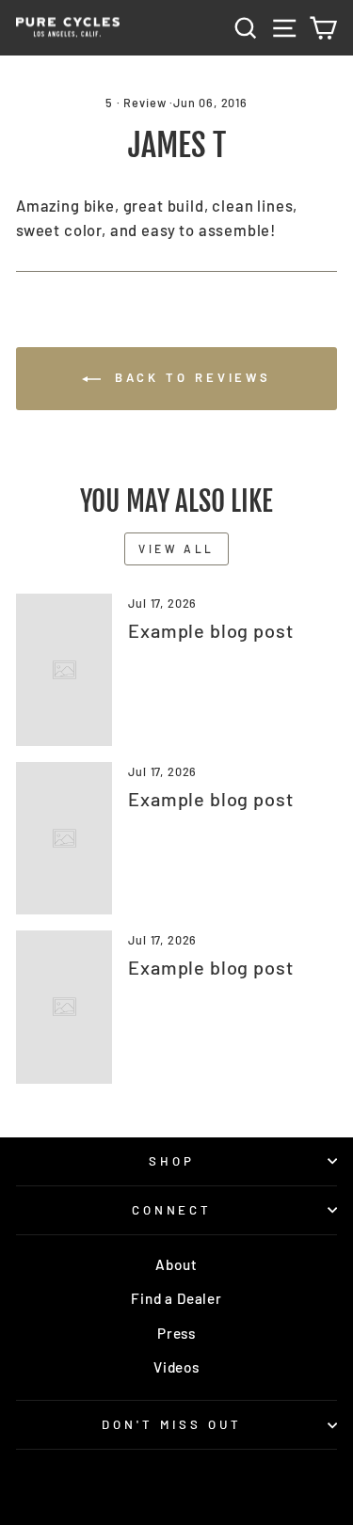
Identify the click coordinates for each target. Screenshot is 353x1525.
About (176, 1264)
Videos (176, 1366)
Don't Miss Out (172, 1424)
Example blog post (210, 630)
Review (144, 102)
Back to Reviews (189, 377)
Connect (172, 1209)
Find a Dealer (176, 1298)
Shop (172, 1160)
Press (176, 1333)
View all (176, 548)
